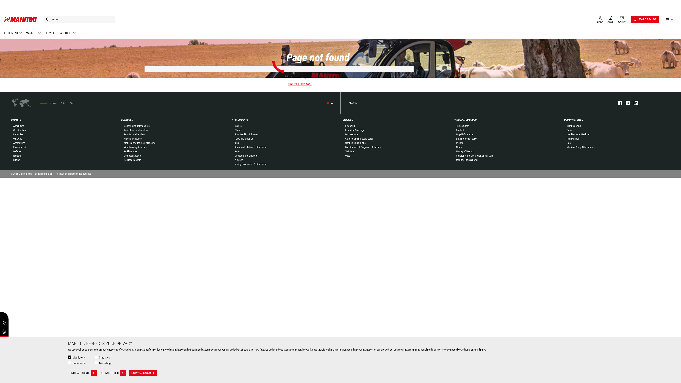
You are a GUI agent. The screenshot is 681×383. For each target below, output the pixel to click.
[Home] (20, 19)
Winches (239, 160)
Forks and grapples (244, 138)
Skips (237, 151)
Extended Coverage (354, 130)
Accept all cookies (141, 373)
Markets (16, 119)
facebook (618, 103)
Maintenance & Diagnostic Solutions (363, 147)
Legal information (465, 134)
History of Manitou (465, 151)
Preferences (79, 363)
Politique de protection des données (73, 173)
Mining (16, 160)
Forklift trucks (130, 151)
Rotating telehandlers (134, 134)
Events (459, 142)
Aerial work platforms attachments (251, 147)
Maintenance (351, 134)
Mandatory (79, 357)
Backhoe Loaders (132, 160)
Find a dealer (647, 19)
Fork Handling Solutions (246, 134)
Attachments (240, 119)
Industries (18, 134)
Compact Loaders (132, 155)
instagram (626, 103)
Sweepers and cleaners (246, 155)
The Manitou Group (465, 119)
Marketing (105, 363)
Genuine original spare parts (359, 138)
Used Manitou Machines (579, 134)
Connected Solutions (355, 142)
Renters (17, 155)
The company (462, 125)
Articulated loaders (133, 138)
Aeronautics (19, 142)
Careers (570, 130)
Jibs (237, 142)
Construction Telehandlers (137, 125)
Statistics (104, 357)
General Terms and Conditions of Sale (474, 155)
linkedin (634, 103)
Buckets (238, 125)
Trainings (349, 151)
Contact (460, 130)
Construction (19, 130)
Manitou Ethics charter (467, 160)
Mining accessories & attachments (251, 164)
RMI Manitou (573, 138)
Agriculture (18, 125)
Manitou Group (574, 125)
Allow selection (110, 373)
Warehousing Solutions (135, 147)
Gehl (569, 142)
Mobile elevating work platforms (139, 142)
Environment (19, 147)
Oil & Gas (17, 138)
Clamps (238, 130)
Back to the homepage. (299, 83)
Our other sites (573, 119)
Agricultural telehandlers (136, 130)
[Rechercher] (47, 19)
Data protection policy (466, 138)
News (459, 147)
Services (348, 119)
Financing (350, 125)
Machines (127, 119)
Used (347, 155)
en (327, 103)
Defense (17, 151)
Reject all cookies (80, 373)
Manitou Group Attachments (580, 147)
